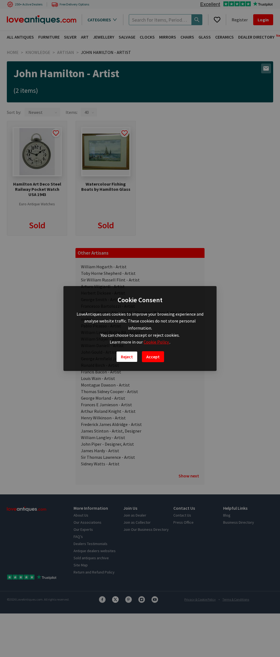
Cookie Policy (157, 342)
